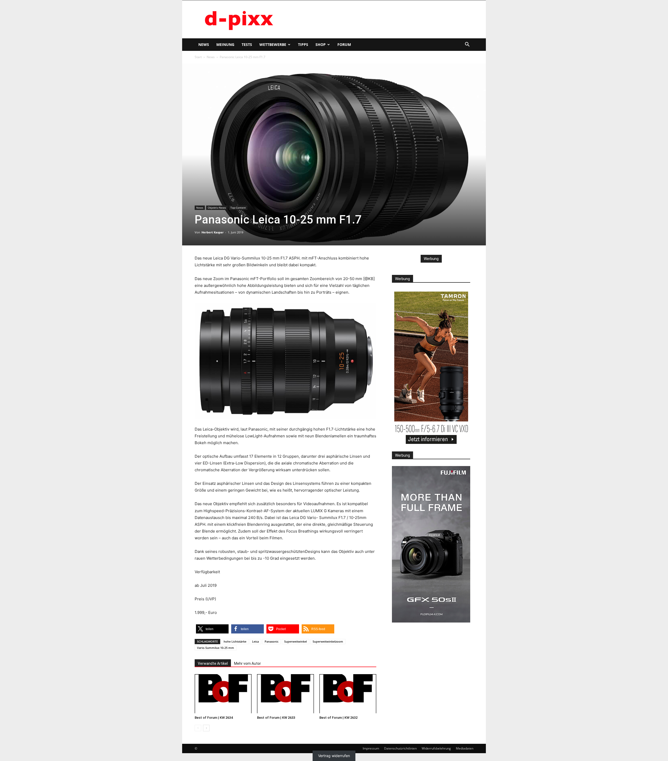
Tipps (303, 44)
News (203, 44)
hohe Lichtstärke (235, 641)
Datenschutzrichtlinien (400, 748)
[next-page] (206, 728)
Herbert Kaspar (212, 232)
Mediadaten (464, 748)
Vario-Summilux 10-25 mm (215, 648)
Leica (255, 641)
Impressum (371, 748)
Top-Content (238, 207)
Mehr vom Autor (247, 663)
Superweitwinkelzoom (328, 641)
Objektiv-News (217, 207)
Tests (247, 44)
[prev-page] (198, 728)
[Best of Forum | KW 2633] (285, 693)
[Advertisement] (378, 19)
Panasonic (271, 641)
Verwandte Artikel (213, 663)
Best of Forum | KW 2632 (338, 718)
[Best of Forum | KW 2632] (347, 693)
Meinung (225, 44)
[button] (467, 45)
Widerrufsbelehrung (436, 748)
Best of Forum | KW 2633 (276, 718)
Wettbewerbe (272, 44)
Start (198, 57)
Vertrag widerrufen (334, 756)
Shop (320, 44)
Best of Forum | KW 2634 (214, 718)
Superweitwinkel (295, 641)
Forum (344, 44)
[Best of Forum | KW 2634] (223, 693)
